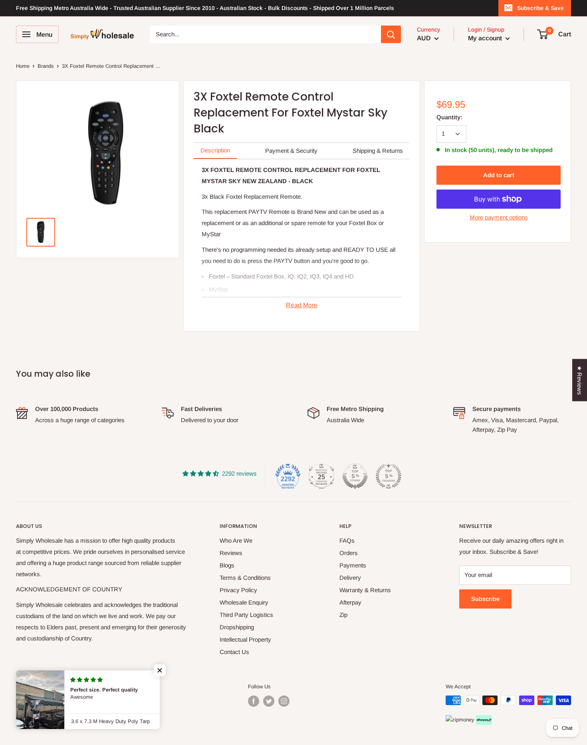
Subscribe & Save (540, 8)
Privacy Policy (238, 590)
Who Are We (236, 540)
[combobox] (265, 34)
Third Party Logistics (246, 614)
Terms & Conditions (245, 577)
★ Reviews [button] (579, 380)
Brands (46, 66)
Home (23, 66)
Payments (352, 565)
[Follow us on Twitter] (268, 701)
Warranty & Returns (365, 590)
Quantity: (449, 117)
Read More (301, 305)
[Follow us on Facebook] (253, 701)
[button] (160, 670)
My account (486, 38)
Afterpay (350, 602)
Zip (343, 614)
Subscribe (485, 598)
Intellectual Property (245, 639)
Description (215, 150)
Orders (348, 552)
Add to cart (498, 175)
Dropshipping (237, 627)
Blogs (227, 565)
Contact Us (234, 651)
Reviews (231, 552)
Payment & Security (291, 150)
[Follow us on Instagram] (284, 701)
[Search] (391, 34)
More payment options (499, 217)
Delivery (350, 577)
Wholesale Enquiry (244, 602)
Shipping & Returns (378, 150)
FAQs (347, 540)
